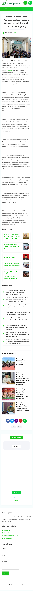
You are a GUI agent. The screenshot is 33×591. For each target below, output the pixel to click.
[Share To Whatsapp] (25, 421)
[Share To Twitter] (12, 421)
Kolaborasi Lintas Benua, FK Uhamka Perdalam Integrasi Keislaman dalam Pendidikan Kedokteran (17, 342)
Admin (16, 500)
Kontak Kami (8, 538)
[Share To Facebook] (8, 421)
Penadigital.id (21, 584)
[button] (25, 3)
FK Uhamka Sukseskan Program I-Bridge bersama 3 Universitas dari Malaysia (16, 327)
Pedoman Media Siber (11, 536)
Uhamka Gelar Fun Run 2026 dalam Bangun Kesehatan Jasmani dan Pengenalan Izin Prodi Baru (17, 300)
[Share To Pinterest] (21, 421)
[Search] (30, 3)
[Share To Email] (16, 421)
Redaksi (7, 530)
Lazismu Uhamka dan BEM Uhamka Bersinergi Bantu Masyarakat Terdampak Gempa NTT (16, 292)
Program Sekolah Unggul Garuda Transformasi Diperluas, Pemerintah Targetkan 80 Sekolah (17, 334)
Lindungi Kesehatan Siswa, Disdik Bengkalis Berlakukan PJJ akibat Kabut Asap (18, 307)
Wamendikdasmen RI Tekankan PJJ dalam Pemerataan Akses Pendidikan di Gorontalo (17, 320)
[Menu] (16, 9)
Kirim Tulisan (8, 533)
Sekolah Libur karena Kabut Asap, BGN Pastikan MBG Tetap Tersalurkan (18, 313)
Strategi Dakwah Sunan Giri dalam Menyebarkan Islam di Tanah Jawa (12, 236)
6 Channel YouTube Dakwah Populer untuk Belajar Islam (11, 247)
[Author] (16, 498)
